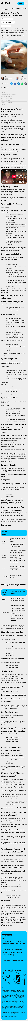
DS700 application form (12, 370)
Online (7, 743)
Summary (3, 104)
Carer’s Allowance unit (16, 737)
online (19, 301)
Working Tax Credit (19, 566)
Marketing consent (18, 944)
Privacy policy (7, 941)
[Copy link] (25, 83)
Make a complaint (17, 952)
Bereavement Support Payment (13, 895)
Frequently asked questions (7, 102)
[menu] (26, 3)
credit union (18, 471)
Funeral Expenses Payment (12, 897)
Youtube (7, 961)
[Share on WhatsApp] (22, 83)
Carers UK (18, 626)
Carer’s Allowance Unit (8, 662)
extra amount (15, 605)
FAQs (4, 950)
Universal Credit (5, 781)
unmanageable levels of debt (9, 503)
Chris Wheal (23, 78)
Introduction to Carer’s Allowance (8, 90)
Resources (18, 950)
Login (20, 3)
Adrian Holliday (9, 78)
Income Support (16, 129)
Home (2, 9)
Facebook (14, 961)
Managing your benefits (6, 100)
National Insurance (15, 198)
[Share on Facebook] (15, 83)
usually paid (17, 598)
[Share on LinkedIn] (18, 83)
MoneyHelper (10, 628)
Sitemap (11, 955)
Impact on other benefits (6, 98)
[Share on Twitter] (11, 83)
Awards (5, 955)
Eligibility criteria (4, 92)
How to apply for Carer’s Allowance (8, 94)
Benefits (7, 9)
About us (10, 950)
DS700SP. (20, 379)
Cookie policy (17, 941)
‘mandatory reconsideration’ (12, 409)
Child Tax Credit (14, 568)
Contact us (6, 952)
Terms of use (7, 944)
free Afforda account (21, 513)
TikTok (20, 961)
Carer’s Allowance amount (6, 96)
